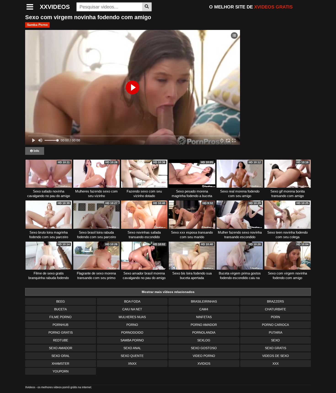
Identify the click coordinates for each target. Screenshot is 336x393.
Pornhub (60, 325)
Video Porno (204, 356)
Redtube (60, 340)
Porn (275, 317)
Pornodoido (132, 332)
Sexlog (203, 340)
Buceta (60, 309)
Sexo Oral (60, 356)
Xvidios (203, 363)
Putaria (275, 332)
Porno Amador (204, 325)
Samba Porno (37, 24)
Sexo (275, 340)
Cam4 (203, 309)
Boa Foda (132, 301)
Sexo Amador (60, 348)
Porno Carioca (275, 325)
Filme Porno (60, 317)
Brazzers (275, 301)
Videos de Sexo (275, 356)
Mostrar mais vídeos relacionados (168, 292)
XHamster (60, 363)
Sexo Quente (132, 356)
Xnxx (132, 363)
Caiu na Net (132, 309)
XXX (275, 363)
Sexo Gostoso (204, 348)
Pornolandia (203, 332)
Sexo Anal (132, 348)
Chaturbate (275, 309)
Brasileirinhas (204, 301)
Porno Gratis (60, 332)
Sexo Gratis (275, 348)
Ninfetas (204, 317)
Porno (132, 325)
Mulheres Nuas (132, 317)
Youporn (61, 371)
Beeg (60, 301)
